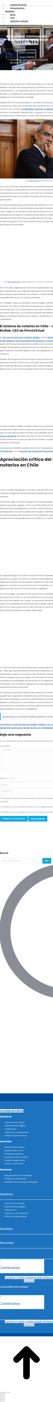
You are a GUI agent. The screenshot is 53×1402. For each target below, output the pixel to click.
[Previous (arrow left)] (1, 1397)
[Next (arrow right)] (4, 1397)
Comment (5, 746)
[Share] (4, 1392)
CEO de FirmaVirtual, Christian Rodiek (21, 337)
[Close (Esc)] (1, 1392)
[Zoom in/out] (9, 1392)
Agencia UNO (34, 181)
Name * (4, 778)
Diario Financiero (13, 282)
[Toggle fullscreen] (6, 1392)
